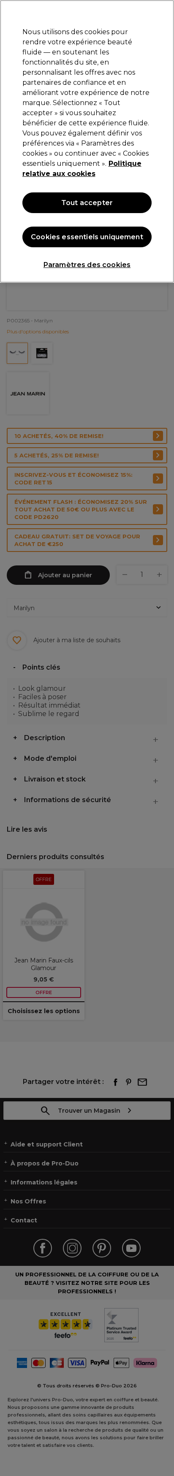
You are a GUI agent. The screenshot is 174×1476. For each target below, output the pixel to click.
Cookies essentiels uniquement (87, 237)
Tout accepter (87, 203)
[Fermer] (164, 12)
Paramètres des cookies (87, 265)
